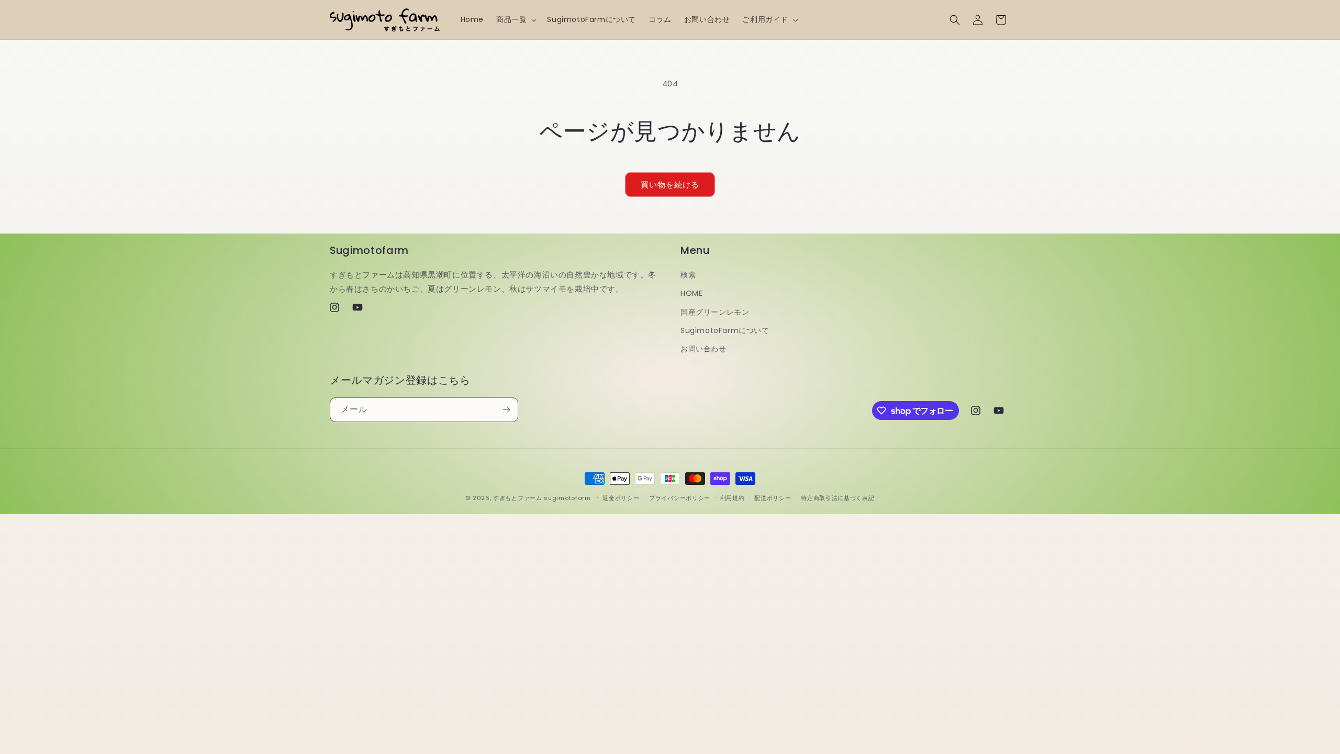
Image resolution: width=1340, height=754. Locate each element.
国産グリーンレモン (714, 312)
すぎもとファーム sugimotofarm (542, 498)
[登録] (506, 409)
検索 (688, 275)
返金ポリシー (620, 498)
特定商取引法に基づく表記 (837, 498)
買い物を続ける (670, 184)
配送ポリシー (772, 498)
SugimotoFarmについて (724, 330)
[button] (515, 19)
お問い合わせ (703, 348)
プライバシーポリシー (679, 498)
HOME (691, 293)
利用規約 (732, 498)
